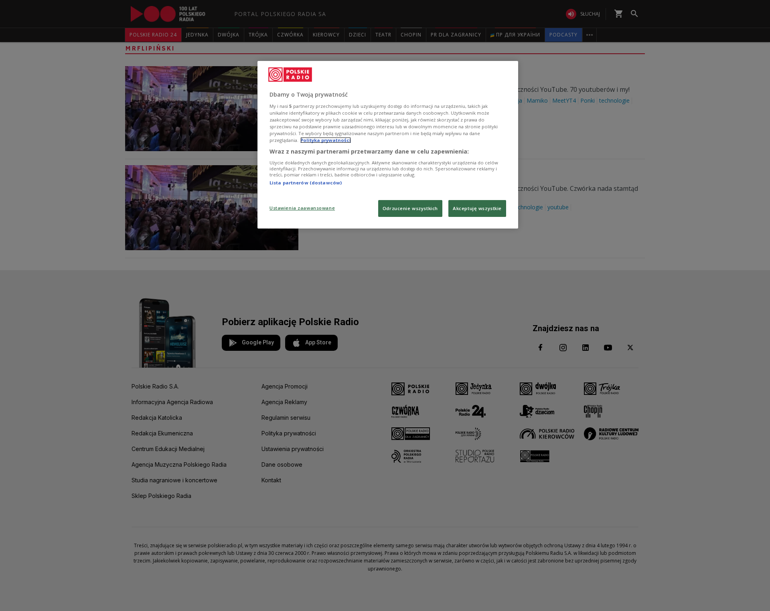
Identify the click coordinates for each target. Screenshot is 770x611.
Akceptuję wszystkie (477, 208)
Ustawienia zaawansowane (302, 208)
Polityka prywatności (325, 140)
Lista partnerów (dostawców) (306, 183)
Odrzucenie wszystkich (410, 208)
